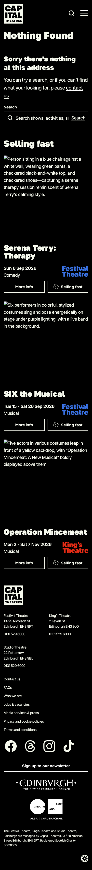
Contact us (12, 679)
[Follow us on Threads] (30, 746)
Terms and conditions (20, 729)
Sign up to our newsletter (46, 766)
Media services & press (21, 712)
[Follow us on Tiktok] (68, 746)
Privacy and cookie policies (24, 721)
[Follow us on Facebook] (11, 746)
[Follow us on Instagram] (49, 746)
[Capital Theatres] (13, 14)
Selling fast (71, 287)
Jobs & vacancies (17, 704)
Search (10, 107)
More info (29, 288)
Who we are (13, 695)
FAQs (8, 687)
